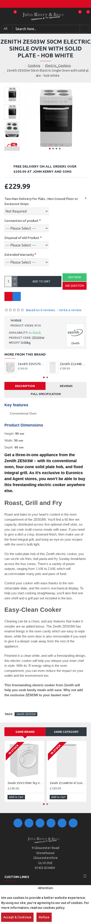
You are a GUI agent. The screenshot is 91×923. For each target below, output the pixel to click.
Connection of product (21, 221)
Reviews (66, 385)
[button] (50, 148)
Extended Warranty (19, 254)
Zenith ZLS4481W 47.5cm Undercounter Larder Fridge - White (73, 364)
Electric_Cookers (58, 65)
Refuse (44, 917)
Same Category (66, 731)
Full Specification (46, 393)
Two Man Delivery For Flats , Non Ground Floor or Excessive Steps (41, 201)
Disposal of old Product (21, 238)
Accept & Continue (17, 917)
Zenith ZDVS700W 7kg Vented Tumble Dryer (31, 364)
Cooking (34, 65)
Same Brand (25, 731)
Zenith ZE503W (26, 714)
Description (25, 385)
